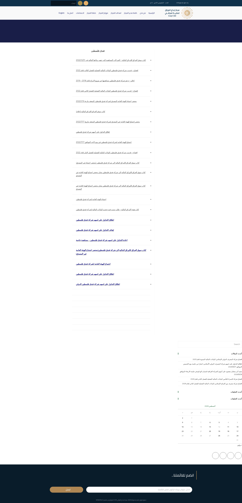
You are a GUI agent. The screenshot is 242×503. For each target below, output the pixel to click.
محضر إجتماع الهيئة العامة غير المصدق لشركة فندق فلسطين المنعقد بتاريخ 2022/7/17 (108, 122)
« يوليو (240, 445)
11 (228, 427)
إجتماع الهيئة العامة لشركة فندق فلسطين (91, 199)
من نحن (143, 13)
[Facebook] (230, 455)
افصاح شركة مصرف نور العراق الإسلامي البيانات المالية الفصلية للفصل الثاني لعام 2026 (212, 384)
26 (219, 436)
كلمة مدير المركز (130, 13)
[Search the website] (63, 3)
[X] (238, 455)
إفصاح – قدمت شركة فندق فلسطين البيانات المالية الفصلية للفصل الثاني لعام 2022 (107, 91)
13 (210, 427)
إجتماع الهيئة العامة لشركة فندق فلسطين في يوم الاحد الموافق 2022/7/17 (103, 142)
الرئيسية (151, 13)
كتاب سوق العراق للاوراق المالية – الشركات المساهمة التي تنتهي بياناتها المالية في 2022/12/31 (111, 60)
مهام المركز (103, 13)
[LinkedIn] (215, 455)
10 (237, 427)
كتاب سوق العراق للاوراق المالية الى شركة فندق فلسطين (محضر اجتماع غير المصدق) (107, 163)
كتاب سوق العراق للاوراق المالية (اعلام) (90, 111)
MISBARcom (99, 500)
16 (183, 427)
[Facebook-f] (86, 3)
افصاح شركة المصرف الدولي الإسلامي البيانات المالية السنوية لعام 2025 (217, 359)
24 (237, 436)
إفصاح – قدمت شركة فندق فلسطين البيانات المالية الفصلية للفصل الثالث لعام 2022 (107, 70)
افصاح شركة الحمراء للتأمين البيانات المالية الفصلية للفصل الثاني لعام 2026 (216, 379)
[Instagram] (223, 455)
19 (219, 431)
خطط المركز (91, 13)
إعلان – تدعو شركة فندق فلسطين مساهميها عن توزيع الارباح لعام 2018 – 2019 (105, 80)
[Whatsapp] (80, 3)
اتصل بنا (70, 13)
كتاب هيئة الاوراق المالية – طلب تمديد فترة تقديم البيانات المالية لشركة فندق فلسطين (107, 209)
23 (183, 431)
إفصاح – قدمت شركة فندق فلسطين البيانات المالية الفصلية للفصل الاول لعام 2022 (107, 152)
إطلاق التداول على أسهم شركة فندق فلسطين (93, 132)
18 (228, 431)
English (61, 13)
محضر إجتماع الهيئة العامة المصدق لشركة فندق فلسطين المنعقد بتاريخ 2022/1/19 (106, 101)
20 (210, 431)
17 (237, 431)
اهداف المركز (116, 13)
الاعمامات (80, 13)
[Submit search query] (54, 3)
